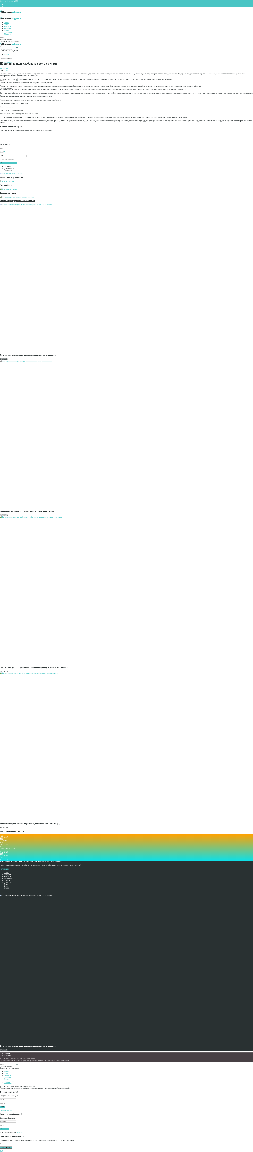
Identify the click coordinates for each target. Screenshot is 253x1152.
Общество (7, 70)
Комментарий (5, 145)
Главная (7, 4)
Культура (7, 27)
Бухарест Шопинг (7, 185)
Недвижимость (9, 32)
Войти (19, 1132)
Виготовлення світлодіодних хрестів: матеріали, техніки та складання (28, 355)
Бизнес (6, 23)
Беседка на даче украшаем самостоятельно (17, 201)
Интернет (7, 28)
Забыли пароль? (6, 1110)
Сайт (1, 156)
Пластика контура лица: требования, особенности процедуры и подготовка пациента (34, 667)
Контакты (7, 6)
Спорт (6, 25)
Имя (2, 148)
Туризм (6, 54)
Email (2, 152)
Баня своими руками (8, 193)
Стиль (6, 886)
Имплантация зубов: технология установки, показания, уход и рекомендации (30, 824)
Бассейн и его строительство (11, 177)
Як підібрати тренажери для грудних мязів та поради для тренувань (27, 511)
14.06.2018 (4, 68)
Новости (7, 880)
